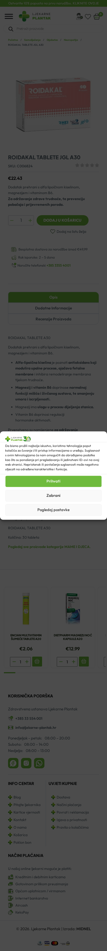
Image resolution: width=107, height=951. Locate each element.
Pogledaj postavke (53, 509)
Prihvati (53, 481)
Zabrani (53, 495)
